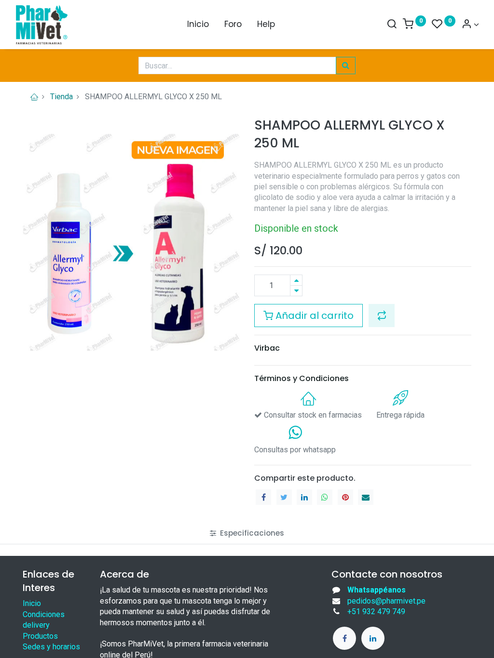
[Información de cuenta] (470, 24)
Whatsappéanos (376, 589)
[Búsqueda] (346, 65)
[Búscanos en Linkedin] (372, 638)
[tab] (247, 533)
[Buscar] (391, 24)
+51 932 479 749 (376, 611)
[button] (382, 315)
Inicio (32, 603)
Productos (40, 636)
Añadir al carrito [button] (313, 315)
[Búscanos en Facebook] (344, 638)
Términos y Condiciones (301, 378)
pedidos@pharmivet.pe (386, 600)
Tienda (61, 96)
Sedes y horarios (51, 646)
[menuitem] (198, 24)
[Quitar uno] (296, 291)
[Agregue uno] (296, 280)
